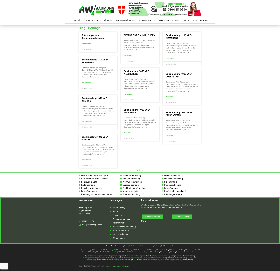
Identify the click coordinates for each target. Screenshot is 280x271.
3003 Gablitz (122, 252)
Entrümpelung (92, 20)
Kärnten (126, 246)
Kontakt (204, 20)
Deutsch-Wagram (144, 252)
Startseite (77, 20)
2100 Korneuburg (107, 250)
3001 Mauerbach (101, 252)
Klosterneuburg (164, 252)
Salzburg (151, 246)
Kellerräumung (161, 20)
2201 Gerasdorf (118, 250)
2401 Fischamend (190, 250)
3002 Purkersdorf (112, 252)
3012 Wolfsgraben (132, 252)
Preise (186, 20)
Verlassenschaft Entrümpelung (152, 258)
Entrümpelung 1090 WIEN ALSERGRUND (137, 72)
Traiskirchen (187, 252)
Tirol (162, 246)
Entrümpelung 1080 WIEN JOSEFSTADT (179, 75)
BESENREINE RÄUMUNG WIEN (139, 35)
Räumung (108, 20)
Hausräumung (144, 20)
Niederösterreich (134, 246)
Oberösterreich (143, 246)
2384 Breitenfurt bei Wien (176, 250)
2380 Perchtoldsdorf (162, 250)
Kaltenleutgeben (154, 252)
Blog (194, 20)
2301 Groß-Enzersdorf (139, 250)
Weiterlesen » (87, 44)
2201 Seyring (128, 250)
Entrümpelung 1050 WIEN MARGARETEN (179, 114)
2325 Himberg (151, 250)
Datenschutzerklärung (121, 266)
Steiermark (157, 246)
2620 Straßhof (91, 252)
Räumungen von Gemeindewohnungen (93, 36)
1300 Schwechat (97, 250)
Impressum (107, 266)
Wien (172, 246)
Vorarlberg (167, 246)
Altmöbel (176, 20)
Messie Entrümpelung (166, 260)
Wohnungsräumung (125, 20)
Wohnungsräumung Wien (134, 258)
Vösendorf (195, 252)
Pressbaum (179, 252)
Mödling (172, 252)
